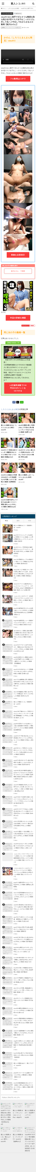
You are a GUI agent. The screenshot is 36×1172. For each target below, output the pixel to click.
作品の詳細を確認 (18, 318)
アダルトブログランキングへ (11, 1097)
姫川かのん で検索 (18, 271)
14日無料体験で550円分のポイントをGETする (18, 388)
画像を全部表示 (18, 255)
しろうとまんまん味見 (7, 13)
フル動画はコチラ (18, 79)
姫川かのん (19, 13)
